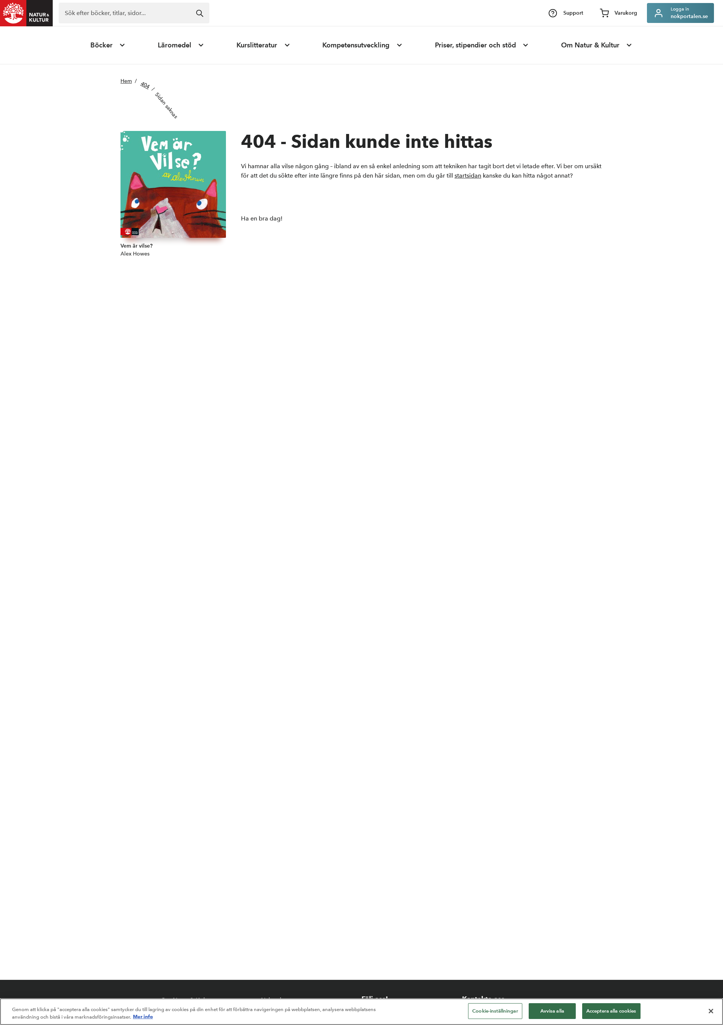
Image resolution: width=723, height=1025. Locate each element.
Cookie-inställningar (495, 1011)
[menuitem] (108, 45)
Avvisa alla (552, 1011)
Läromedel (174, 45)
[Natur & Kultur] (26, 13)
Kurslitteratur (256, 45)
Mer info (143, 1017)
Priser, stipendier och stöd (475, 45)
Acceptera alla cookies (611, 1011)
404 (145, 85)
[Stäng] (711, 1011)
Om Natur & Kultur (590, 45)
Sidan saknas (166, 105)
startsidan (468, 175)
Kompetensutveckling (355, 45)
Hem (126, 81)
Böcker (101, 45)
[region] (361, 1011)
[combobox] (134, 13)
